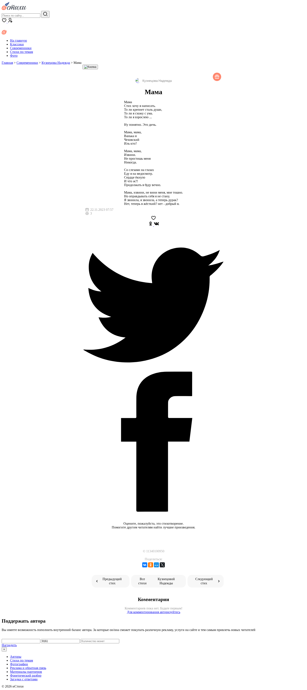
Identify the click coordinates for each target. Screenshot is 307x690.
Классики (17, 44)
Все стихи (156, 581)
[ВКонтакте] (144, 564)
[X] (162, 564)
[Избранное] (5, 21)
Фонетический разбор (25, 675)
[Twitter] (153, 368)
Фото (14, 55)
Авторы (15, 656)
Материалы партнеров (26, 671)
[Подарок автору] (217, 77)
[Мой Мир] (156, 564)
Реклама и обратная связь (28, 668)
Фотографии (19, 664)
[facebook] (153, 511)
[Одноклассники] (150, 225)
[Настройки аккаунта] (10, 21)
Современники (21, 48)
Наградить (9, 645)
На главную (18, 40)
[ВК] (156, 225)
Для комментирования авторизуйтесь (153, 612)
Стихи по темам (21, 52)
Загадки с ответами (24, 679)
